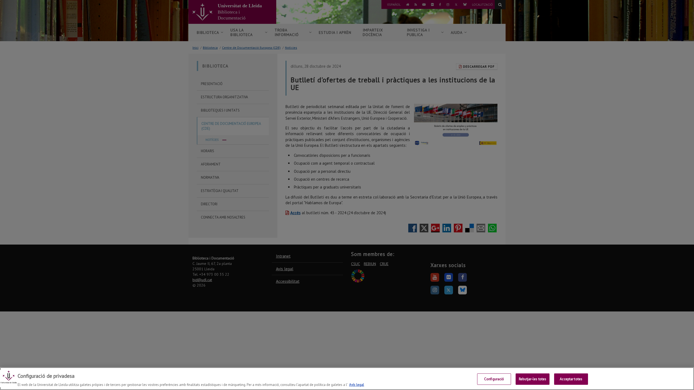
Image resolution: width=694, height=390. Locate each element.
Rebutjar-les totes (532, 378)
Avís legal (356, 384)
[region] (347, 378)
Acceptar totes (571, 378)
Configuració (494, 378)
